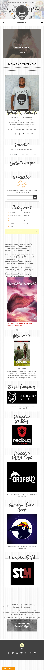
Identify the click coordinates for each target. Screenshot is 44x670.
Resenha (12, 223)
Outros (12, 218)
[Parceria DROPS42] (22, 477)
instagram (23, 330)
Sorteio (26, 223)
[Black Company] (22, 397)
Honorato (27, 212)
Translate (34, 154)
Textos (12, 226)
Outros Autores (28, 218)
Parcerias (12, 221)
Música (26, 215)
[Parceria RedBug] (22, 445)
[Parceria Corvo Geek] (22, 529)
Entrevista (13, 212)
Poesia (26, 221)
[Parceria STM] (22, 584)
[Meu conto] (22, 353)
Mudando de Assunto (16, 215)
